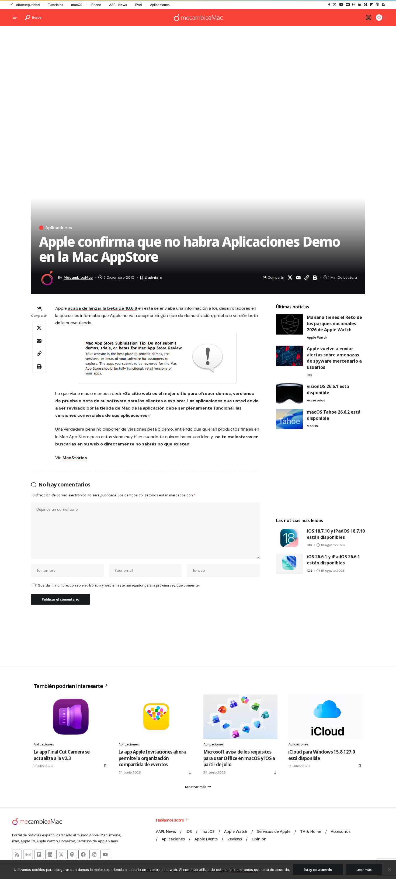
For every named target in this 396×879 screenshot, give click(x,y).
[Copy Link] (306, 277)
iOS (309, 375)
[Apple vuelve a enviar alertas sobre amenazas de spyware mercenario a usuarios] (289, 356)
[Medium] (365, 5)
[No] (389, 869)
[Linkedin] (50, 854)
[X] (335, 5)
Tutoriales (55, 5)
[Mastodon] (72, 854)
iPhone (96, 5)
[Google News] (348, 5)
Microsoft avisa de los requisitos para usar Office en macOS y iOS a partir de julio (239, 758)
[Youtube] (105, 854)
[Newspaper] (28, 854)
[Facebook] (329, 5)
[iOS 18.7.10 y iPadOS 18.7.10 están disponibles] (289, 538)
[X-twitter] (61, 854)
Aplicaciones (159, 5)
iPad (138, 5)
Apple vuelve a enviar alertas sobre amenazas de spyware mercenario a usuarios (334, 358)
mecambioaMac (78, 277)
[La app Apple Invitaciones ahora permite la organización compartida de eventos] (156, 716)
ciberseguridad (28, 5)
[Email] (298, 277)
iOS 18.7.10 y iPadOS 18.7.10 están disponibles (336, 534)
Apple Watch (317, 337)
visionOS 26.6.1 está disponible (328, 389)
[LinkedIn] (359, 5)
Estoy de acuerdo (318, 869)
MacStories (74, 458)
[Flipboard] (372, 5)
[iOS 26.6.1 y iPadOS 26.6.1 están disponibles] (289, 564)
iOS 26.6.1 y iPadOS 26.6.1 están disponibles (333, 560)
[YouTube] (341, 5)
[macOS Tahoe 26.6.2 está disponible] (289, 419)
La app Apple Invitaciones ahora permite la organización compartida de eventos (152, 758)
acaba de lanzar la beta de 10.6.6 (102, 308)
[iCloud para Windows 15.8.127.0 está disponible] (325, 716)
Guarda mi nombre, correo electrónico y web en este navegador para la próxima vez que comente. (118, 585)
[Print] (315, 277)
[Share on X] (290, 277)
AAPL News (118, 5)
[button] (34, 17)
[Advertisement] (198, 72)
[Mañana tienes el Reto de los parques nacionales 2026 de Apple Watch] (289, 324)
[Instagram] (354, 5)
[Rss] (383, 5)
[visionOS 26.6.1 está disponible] (289, 393)
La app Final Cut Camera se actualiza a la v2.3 (62, 755)
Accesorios (316, 400)
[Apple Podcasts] (377, 5)
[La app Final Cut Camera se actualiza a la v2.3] (71, 716)
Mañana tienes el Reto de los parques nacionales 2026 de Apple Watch (334, 323)
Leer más (364, 869)
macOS (76, 5)
